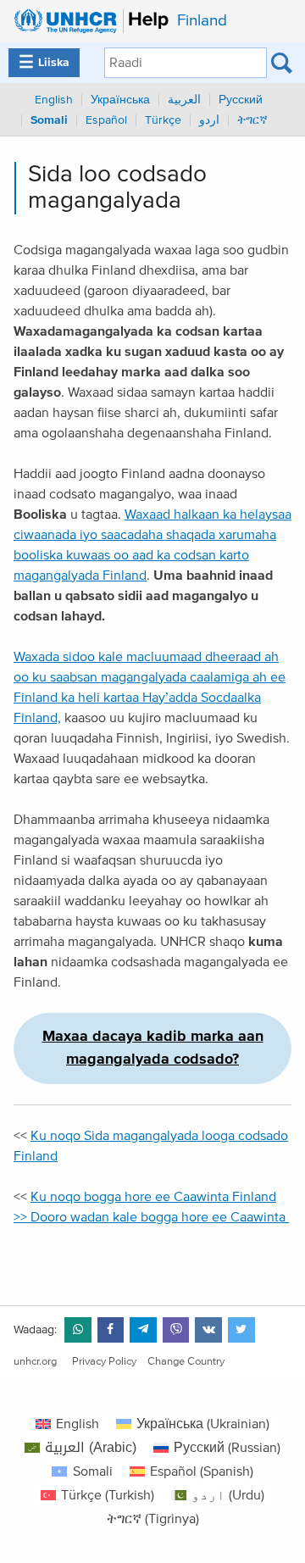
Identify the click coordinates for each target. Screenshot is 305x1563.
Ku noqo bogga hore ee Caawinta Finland (153, 1197)
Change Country (186, 1361)
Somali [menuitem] (49, 120)
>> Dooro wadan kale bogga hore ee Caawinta (151, 1217)
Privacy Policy (104, 1361)
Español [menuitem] (106, 120)
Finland (202, 21)
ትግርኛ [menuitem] (252, 120)
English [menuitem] (54, 100)
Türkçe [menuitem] (163, 120)
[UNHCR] (86, 21)
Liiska (44, 62)
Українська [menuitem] (120, 100)
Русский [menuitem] (241, 100)
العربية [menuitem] (184, 100)
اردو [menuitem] (209, 120)
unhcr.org (35, 1361)
